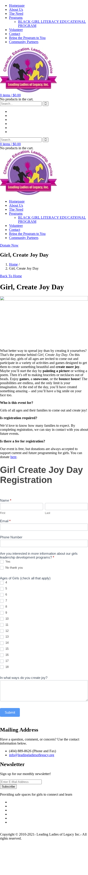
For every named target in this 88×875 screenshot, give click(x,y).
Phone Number (11, 537)
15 (7, 648)
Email (5, 521)
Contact (14, 34)
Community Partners (23, 42)
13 (7, 636)
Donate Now (9, 245)
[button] (10, 95)
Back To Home (11, 276)
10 (7, 618)
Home (13, 264)
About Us (16, 9)
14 (7, 642)
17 (7, 661)
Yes (7, 561)
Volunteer (16, 30)
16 (7, 654)
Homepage (17, 5)
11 (6, 624)
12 (7, 630)
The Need (16, 13)
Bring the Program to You (27, 38)
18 (7, 667)
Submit (10, 712)
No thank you (14, 567)
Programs (16, 17)
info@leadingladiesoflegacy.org (31, 755)
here (13, 457)
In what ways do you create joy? (23, 678)
